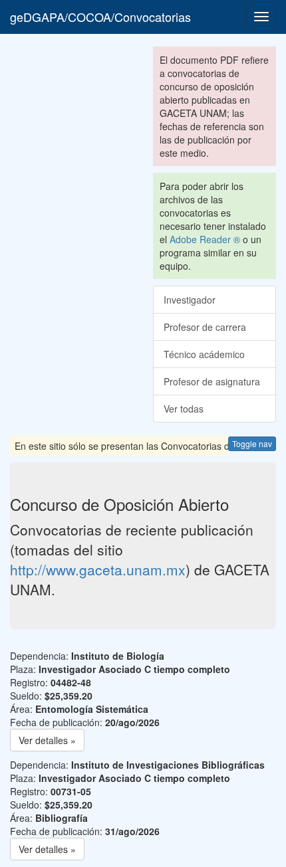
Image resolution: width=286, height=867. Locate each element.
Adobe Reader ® (205, 239)
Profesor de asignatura (212, 381)
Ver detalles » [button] (47, 740)
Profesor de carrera (205, 327)
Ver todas (184, 408)
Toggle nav (252, 443)
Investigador (189, 299)
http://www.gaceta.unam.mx (98, 569)
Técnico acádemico (204, 354)
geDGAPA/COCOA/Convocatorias (100, 16)
